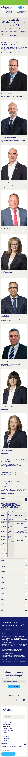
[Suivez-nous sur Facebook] (4, 700)
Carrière (5, 734)
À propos (5, 732)
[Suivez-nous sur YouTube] (24, 700)
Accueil (2, 11)
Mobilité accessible (7, 728)
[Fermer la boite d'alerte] (25, 744)
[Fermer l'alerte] (26, 1)
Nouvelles (5, 740)
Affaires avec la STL (8, 736)
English (8, 716)
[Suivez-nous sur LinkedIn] (11, 700)
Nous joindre (6, 738)
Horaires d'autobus (7, 722)
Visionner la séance (19, 531)
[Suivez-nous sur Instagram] (17, 700)
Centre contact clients (8, 730)
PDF (13, 511)
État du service (6, 726)
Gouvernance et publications (9, 12)
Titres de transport (7, 724)
